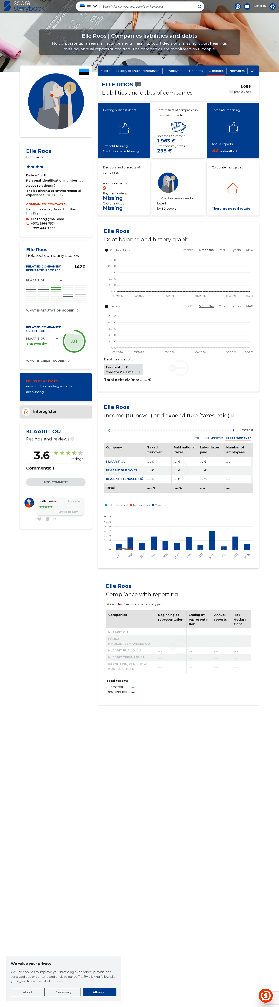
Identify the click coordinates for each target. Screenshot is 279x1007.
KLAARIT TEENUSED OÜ (124, 479)
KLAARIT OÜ (116, 461)
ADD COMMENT (56, 482)
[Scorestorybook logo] (25, 6)
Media (105, 71)
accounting (35, 392)
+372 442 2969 (43, 228)
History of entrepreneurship (138, 71)
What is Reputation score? (50, 310)
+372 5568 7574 (43, 223)
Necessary (63, 992)
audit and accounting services (49, 386)
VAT (253, 71)
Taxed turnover (238, 438)
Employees (174, 71)
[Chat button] (237, 6)
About (27, 992)
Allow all (99, 992)
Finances (196, 71)
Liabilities (216, 71)
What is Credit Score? (46, 360)
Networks (236, 71)
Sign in (259, 6)
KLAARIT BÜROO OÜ (122, 470)
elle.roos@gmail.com (47, 219)
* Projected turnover (207, 438)
